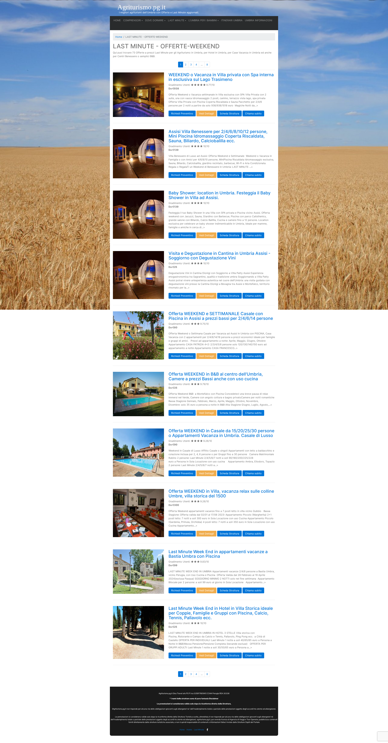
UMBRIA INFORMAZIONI (259, 20)
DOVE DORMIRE (154, 20)
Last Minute (199, 729)
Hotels (189, 729)
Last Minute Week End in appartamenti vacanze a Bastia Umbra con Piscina (218, 554)
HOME (118, 20)
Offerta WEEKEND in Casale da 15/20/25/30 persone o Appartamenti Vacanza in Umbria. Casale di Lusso (221, 433)
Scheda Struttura (229, 113)
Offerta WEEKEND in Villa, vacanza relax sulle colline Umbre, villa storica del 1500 (221, 493)
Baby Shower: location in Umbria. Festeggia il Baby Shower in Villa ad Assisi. (220, 195)
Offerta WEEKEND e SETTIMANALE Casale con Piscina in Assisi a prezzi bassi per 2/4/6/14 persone (221, 316)
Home (118, 36)
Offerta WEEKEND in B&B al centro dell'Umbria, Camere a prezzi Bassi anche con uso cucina (216, 376)
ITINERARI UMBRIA (232, 20)
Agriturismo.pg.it (141, 7)
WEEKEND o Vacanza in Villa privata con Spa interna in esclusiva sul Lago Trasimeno (221, 77)
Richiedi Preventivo (182, 113)
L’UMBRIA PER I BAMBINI (203, 20)
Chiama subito (253, 113)
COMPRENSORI (132, 20)
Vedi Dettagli (206, 113)
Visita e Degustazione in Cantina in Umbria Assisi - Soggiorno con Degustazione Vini (219, 256)
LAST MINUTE (176, 20)
